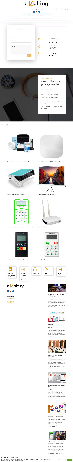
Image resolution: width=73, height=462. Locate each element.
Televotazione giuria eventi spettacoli (55, 414)
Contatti (52, 9)
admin (50, 296)
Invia (29, 55)
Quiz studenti (50, 324)
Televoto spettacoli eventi (60, 359)
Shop (41, 9)
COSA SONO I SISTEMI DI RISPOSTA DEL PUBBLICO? (37, 15)
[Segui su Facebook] (34, 12)
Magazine (37, 9)
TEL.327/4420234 (60, 9)
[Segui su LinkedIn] (39, 12)
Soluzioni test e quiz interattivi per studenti (56, 441)
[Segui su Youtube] (36, 12)
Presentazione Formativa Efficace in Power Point (56, 386)
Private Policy (36, 273)
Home (31, 9)
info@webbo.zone (10, 302)
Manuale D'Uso (60, 274)
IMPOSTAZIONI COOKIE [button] (61, 460)
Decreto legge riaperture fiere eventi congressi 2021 (55, 356)
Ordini (46, 9)
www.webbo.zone (10, 296)
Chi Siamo (23, 273)
